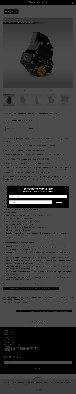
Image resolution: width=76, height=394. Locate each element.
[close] (67, 188)
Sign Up (59, 202)
